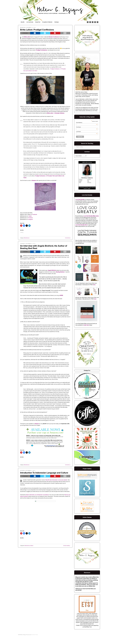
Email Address (86, 122)
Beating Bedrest (60, 272)
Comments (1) (67, 464)
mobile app (93, 187)
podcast (85, 188)
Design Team (37, 22)
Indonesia (90, 177)
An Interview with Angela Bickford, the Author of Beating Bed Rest (43, 247)
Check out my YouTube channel (95, 22)
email (90, 187)
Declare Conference (54, 37)
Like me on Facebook (87, 22)
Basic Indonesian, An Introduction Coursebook (37, 494)
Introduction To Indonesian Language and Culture (44, 472)
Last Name (86, 131)
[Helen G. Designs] (59, 10)
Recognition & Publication (47, 22)
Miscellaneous (26, 237)
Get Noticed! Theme (34, 634)
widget (89, 188)
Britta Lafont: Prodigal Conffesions (37, 29)
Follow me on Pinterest (90, 22)
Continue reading (66, 545)
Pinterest (30, 217)
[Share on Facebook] (35, 33)
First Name (86, 127)
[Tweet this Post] (45, 33)
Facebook (34, 214)
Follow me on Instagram (92, 22)
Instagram (30, 219)
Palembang (84, 177)
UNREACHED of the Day (87, 162)
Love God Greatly (29, 22)
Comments (25, 33)
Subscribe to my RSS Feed (97, 22)
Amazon (37, 423)
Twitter (30, 216)
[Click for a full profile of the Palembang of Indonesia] (87, 174)
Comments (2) (67, 237)
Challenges (56, 22)
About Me (22, 22)
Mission (31, 545)
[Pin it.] (55, 33)
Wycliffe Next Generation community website (56, 480)
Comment (25, 251)
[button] (79, 250)
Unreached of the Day (84, 187)
